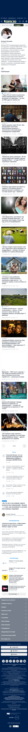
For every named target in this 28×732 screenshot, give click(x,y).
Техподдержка (5, 628)
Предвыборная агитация (8, 631)
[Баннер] (19, 25)
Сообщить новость (6, 603)
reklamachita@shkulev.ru (14, 689)
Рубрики (3, 607)
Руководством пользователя (14, 696)
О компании (4, 617)
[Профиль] (26, 21)
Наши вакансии (5, 624)
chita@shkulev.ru (20, 677)
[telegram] (3, 661)
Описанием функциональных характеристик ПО (14, 697)
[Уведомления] (23, 21)
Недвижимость (12, 18)
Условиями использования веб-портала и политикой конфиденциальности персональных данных (14, 699)
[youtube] (24, 661)
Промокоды (20, 18)
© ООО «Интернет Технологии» (14, 723)
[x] (21, 661)
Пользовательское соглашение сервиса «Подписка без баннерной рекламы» (14, 709)
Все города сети (5, 639)
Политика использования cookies (14, 705)
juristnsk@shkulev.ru (16, 679)
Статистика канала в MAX (8, 635)
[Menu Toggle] (1, 21)
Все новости (4, 18)
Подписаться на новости (8, 600)
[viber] (14, 661)
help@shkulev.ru (17, 680)
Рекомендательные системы (14, 707)
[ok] (10, 661)
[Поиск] (19, 21)
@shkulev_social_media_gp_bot (18, 690)
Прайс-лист (4, 614)
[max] (17, 661)
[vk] (7, 661)
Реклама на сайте (6, 610)
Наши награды (5, 621)
